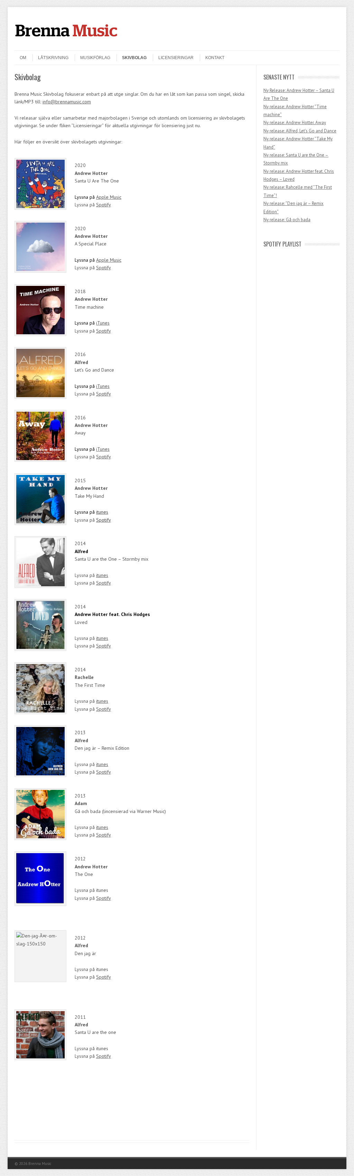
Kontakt (214, 57)
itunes (102, 512)
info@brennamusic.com (67, 102)
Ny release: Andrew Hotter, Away (294, 122)
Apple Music (108, 197)
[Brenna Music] (66, 44)
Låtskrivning (53, 57)
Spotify (103, 205)
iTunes (103, 323)
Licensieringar (176, 57)
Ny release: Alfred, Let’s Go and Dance (299, 131)
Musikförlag (95, 57)
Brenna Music (39, 1163)
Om (23, 57)
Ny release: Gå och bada (286, 220)
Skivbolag (134, 57)
